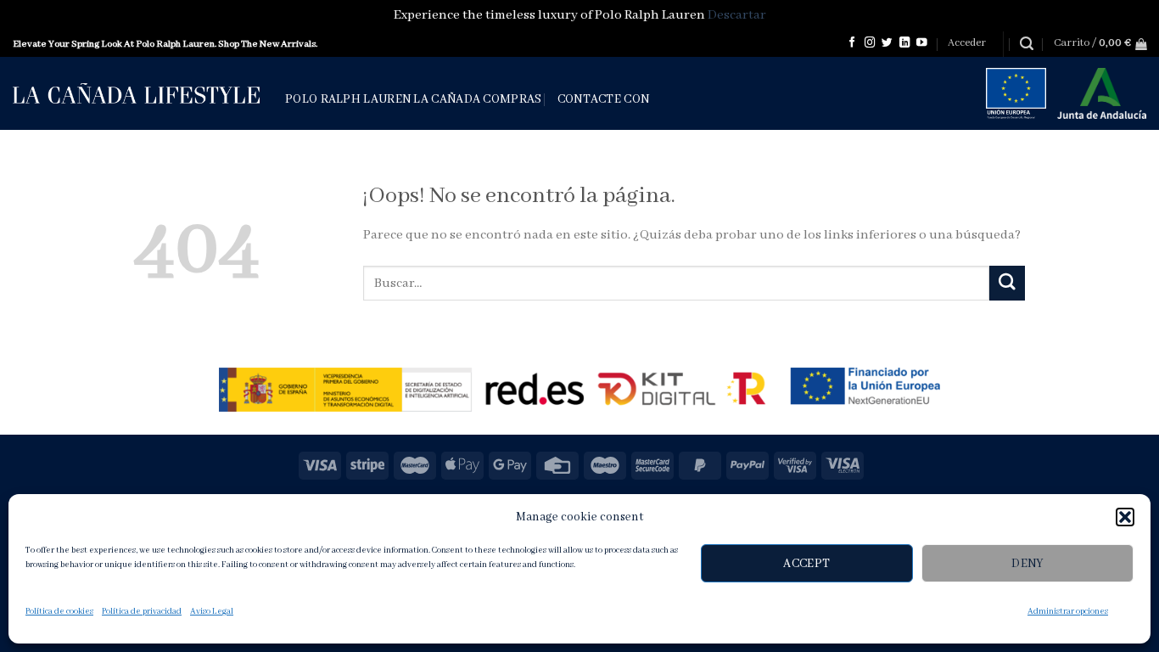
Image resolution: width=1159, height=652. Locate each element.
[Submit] (1007, 283)
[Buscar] (1026, 43)
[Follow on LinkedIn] (904, 43)
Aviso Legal (211, 611)
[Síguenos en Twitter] (887, 43)
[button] (1125, 517)
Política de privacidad (142, 611)
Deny (1027, 563)
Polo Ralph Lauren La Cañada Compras (413, 99)
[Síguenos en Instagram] (870, 43)
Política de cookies (59, 611)
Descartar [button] (737, 15)
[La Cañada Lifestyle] (136, 93)
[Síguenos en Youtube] (921, 43)
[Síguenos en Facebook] (852, 43)
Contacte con (603, 99)
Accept (807, 563)
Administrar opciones (1067, 611)
